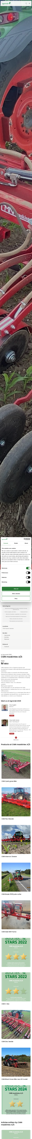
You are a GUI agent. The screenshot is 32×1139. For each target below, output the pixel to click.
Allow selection (16, 593)
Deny (16, 598)
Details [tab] (16, 543)
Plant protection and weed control (16, 621)
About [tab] (26, 543)
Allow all (16, 588)
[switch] (28, 573)
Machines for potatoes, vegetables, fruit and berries (16, 614)
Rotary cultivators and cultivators (16, 618)
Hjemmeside (7, 635)
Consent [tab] (5, 543)
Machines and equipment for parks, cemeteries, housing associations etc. (16, 609)
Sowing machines (24, 611)
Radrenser (6, 639)
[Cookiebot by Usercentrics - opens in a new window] (23, 539)
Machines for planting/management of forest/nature (16, 616)
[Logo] (6, 3)
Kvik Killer (6, 637)
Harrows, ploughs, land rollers (10, 611)
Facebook (6, 646)
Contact (11, 715)
